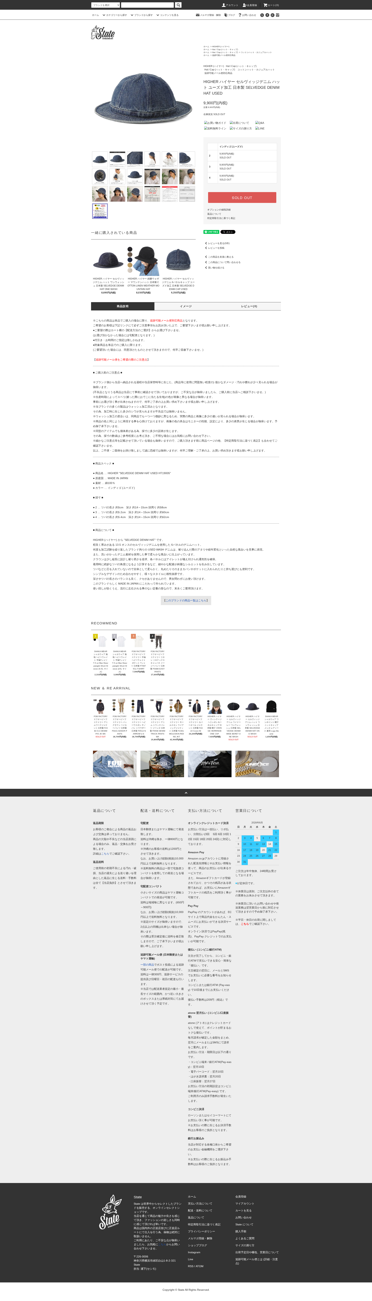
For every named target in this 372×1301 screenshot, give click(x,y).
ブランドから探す (143, 15)
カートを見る (243, 1210)
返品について (214, 214)
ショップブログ (197, 1245)
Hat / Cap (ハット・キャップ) (225, 49)
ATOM (199, 1266)
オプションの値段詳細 (219, 209)
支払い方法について (200, 1203)
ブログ (231, 15)
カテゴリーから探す (116, 15)
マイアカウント (244, 1203)
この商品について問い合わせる (224, 262)
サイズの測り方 (244, 1245)
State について (244, 1224)
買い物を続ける (216, 267)
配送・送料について (200, 1210)
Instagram (194, 1252)
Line (190, 1259)
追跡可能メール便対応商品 (223, 55)
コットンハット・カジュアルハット (256, 52)
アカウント (232, 5)
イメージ (186, 306)
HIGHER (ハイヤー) (220, 46)
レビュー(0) (249, 306)
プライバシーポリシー (201, 1231)
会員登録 (252, 5)
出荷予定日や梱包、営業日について (257, 1252)
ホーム (95, 15)
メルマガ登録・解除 (210, 15)
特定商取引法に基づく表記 (221, 218)
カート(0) (273, 5)
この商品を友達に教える (221, 257)
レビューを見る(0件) (219, 243)
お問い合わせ (249, 15)
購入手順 (240, 1231)
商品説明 (123, 306)
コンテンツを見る (169, 15)
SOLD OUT (242, 197)
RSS (190, 1266)
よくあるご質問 (244, 1238)
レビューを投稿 (216, 248)
